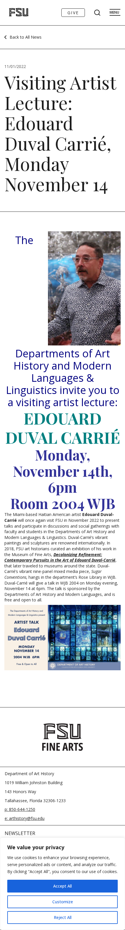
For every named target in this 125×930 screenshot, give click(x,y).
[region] (62, 884)
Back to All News (26, 37)
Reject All (63, 917)
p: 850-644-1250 (20, 809)
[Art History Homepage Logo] (13, 13)
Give (73, 12)
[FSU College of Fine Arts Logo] (62, 737)
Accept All (62, 886)
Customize (62, 901)
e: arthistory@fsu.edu (24, 818)
